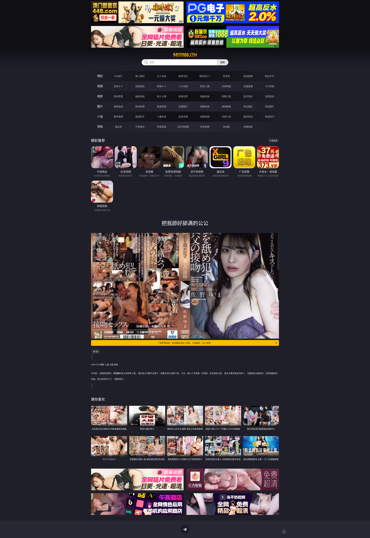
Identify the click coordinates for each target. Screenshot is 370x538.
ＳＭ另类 (269, 86)
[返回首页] (283, 531)
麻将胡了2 (204, 76)
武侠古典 (183, 116)
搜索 (222, 62)
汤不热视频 (183, 126)
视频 (100, 86)
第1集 (95, 351)
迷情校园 (204, 116)
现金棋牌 (248, 76)
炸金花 (226, 76)
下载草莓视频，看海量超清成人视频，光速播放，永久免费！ (185, 342)
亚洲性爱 (118, 96)
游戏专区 (183, 76)
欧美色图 (161, 106)
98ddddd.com (185, 55)
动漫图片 (183, 106)
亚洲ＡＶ (118, 86)
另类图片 (269, 106)
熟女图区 (248, 106)
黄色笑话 (248, 116)
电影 (100, 96)
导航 (100, 127)
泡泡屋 (226, 126)
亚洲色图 (140, 106)
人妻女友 (161, 116)
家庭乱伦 (140, 116)
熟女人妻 (204, 86)
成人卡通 (161, 96)
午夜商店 (140, 126)
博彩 (100, 76)
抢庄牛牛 (269, 76)
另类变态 (269, 96)
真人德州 (140, 76)
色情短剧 (248, 126)
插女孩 (118, 126)
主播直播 (248, 86)
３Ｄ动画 (183, 86)
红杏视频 (204, 126)
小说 (100, 116)
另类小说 (226, 116)
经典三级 (226, 96)
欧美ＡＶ (161, 86)
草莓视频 (161, 126)
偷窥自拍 (118, 106)
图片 (100, 106)
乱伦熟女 (248, 96)
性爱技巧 (269, 116)
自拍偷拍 (140, 86)
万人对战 (161, 76)
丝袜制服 (226, 86)
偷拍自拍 (140, 96)
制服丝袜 (204, 96)
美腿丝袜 (204, 106)
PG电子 (118, 76)
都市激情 (118, 116)
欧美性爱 (183, 96)
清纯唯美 (226, 106)
